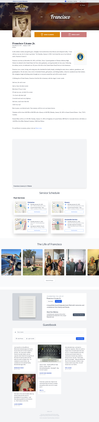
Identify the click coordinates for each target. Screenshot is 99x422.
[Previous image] (14, 383)
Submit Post (80, 338)
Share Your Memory (79, 314)
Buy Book (58, 301)
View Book (50, 301)
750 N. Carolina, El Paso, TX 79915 (38, 209)
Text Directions (37, 211)
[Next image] (34, 383)
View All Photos (49, 280)
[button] (21, 205)
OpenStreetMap (51, 418)
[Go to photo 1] (23, 390)
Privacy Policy (45, 415)
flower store (39, 128)
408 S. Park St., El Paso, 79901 (37, 227)
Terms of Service (53, 415)
